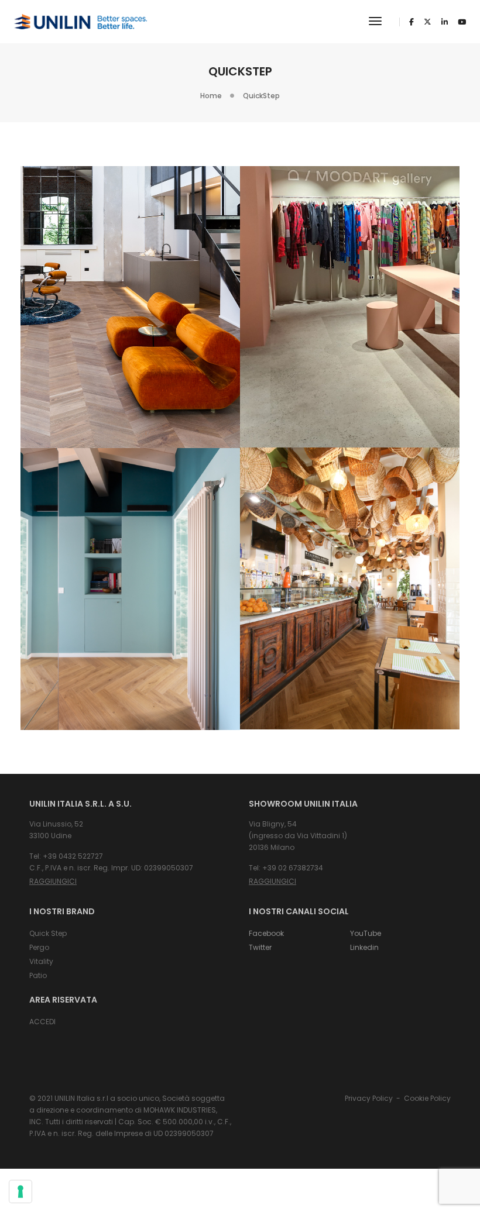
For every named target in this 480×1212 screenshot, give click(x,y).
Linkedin (364, 947)
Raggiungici (53, 881)
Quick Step (48, 933)
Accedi (42, 1022)
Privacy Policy (369, 1098)
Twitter (260, 947)
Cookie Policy (427, 1098)
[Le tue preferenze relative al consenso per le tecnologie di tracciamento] (20, 1191)
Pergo (39, 947)
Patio (38, 975)
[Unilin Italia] (80, 21)
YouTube (365, 933)
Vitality (41, 961)
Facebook (266, 933)
